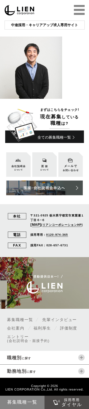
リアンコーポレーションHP (62, 224)
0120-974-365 (57, 234)
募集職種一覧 (20, 319)
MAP (36, 224)
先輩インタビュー (59, 319)
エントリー (28, 338)
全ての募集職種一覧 (54, 137)
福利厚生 (42, 328)
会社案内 (15, 328)
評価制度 (68, 328)
